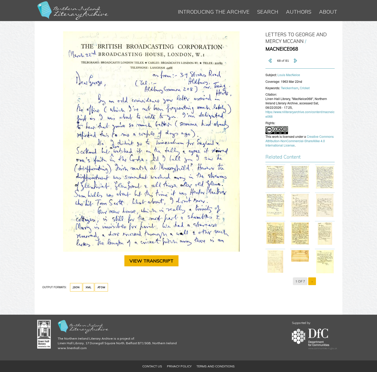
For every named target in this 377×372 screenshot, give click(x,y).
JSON (76, 287)
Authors (298, 11)
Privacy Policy (179, 366)
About (328, 11)
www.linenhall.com (72, 348)
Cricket (305, 88)
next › (295, 61)
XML (88, 287)
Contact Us (152, 366)
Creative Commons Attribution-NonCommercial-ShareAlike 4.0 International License (299, 140)
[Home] (73, 10)
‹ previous (270, 61)
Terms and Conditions (215, 366)
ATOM (101, 287)
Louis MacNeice (288, 74)
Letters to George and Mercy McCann (296, 38)
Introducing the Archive (214, 11)
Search (267, 11)
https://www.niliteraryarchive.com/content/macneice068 (299, 114)
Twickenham (289, 88)
